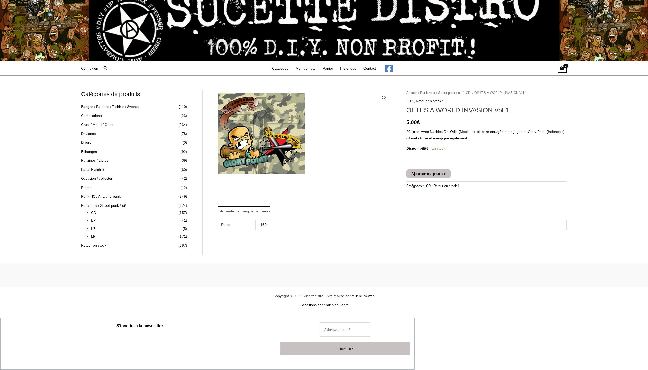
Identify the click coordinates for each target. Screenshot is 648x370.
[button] (105, 68)
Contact (369, 68)
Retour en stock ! (94, 245)
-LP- (93, 236)
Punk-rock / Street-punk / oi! (103, 205)
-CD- (93, 213)
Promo (86, 188)
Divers (86, 142)
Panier (328, 68)
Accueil (411, 93)
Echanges (89, 152)
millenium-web (363, 296)
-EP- (93, 220)
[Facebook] (388, 68)
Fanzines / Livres (94, 160)
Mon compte (306, 68)
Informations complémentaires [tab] (244, 211)
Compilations (91, 116)
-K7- (93, 229)
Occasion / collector (96, 178)
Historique (348, 68)
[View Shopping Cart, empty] (562, 68)
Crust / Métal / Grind (97, 124)
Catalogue (280, 68)
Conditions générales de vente (324, 305)
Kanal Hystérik (92, 170)
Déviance (88, 134)
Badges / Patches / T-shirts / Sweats (110, 107)
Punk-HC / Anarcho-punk (101, 196)
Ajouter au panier (428, 174)
